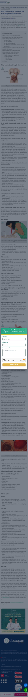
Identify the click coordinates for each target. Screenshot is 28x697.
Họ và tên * (4, 336)
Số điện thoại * (5, 342)
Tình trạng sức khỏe (6, 347)
